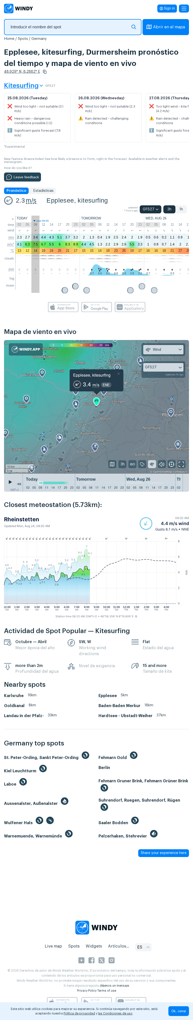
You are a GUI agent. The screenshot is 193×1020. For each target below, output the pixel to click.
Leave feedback (26, 177)
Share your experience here (163, 853)
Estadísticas (43, 191)
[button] (44, 71)
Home (9, 39)
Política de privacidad (79, 1013)
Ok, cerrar (178, 1011)
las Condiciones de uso (115, 1013)
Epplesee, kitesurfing (77, 200)
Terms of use (106, 990)
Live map (53, 946)
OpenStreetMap (162, 472)
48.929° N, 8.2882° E (22, 71)
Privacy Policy (86, 990)
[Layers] (112, 464)
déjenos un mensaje (114, 985)
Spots (23, 39)
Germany (39, 39)
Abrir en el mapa (169, 27)
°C (12, 250)
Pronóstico (16, 191)
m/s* (10, 244)
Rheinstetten (21, 519)
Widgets (94, 946)
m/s (31, 200)
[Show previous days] (19, 484)
